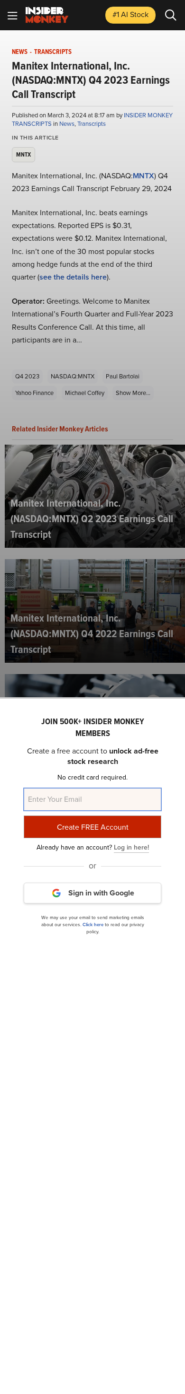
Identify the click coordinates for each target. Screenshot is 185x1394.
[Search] (170, 15)
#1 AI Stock (130, 14)
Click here (93, 924)
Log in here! (131, 847)
